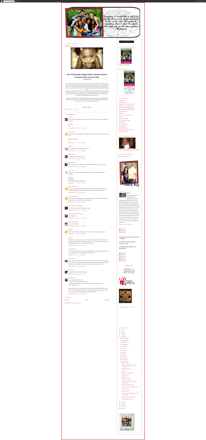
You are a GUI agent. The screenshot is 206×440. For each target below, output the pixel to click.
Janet (69, 237)
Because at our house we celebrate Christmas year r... (129, 365)
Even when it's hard (123, 124)
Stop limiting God (123, 111)
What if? (121, 113)
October (124, 342)
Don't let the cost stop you (127, 399)
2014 (122, 330)
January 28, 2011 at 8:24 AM (76, 266)
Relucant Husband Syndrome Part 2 (126, 109)
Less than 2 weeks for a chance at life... (130, 387)
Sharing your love (125, 377)
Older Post (107, 299)
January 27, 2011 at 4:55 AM (76, 128)
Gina (69, 229)
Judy (69, 146)
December (124, 338)
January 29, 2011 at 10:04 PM (77, 293)
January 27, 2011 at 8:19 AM (76, 192)
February (124, 359)
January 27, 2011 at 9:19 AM (76, 202)
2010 (122, 402)
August (123, 346)
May (123, 352)
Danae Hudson (71, 186)
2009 (122, 404)
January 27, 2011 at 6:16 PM (76, 234)
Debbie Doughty (72, 221)
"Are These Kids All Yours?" (74, 213)
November (124, 340)
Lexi (69, 117)
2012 (122, 334)
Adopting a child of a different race (126, 106)
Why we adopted (122, 126)
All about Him (122, 122)
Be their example (125, 363)
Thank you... (124, 370)
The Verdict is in (125, 375)
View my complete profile (126, 224)
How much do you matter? (124, 120)
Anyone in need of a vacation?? (128, 397)
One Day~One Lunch (126, 368)
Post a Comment (68, 297)
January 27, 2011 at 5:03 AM (76, 142)
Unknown (70, 131)
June (123, 350)
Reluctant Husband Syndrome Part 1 (127, 107)
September (124, 344)
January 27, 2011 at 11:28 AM (77, 218)
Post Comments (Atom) (76, 303)
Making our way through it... (128, 373)
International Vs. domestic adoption (127, 104)
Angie (69, 170)
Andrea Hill (70, 162)
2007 (122, 408)
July (123, 348)
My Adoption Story (123, 127)
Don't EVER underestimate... (128, 385)
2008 (122, 406)
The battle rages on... (126, 389)
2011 (122, 336)
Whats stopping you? (123, 118)
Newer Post (67, 299)
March (123, 357)
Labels (120, 116)
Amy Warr (70, 277)
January (124, 361)
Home (87, 299)
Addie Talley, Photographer (74, 205)
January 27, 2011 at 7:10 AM (76, 183)
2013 (122, 332)
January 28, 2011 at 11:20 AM (77, 274)
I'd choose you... (122, 102)
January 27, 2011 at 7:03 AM (76, 166)
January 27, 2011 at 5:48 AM (76, 150)
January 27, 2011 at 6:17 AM (76, 158)
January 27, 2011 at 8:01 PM (76, 255)
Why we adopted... (126, 391)
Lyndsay (70, 258)
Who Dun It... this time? (127, 379)
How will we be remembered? (125, 115)
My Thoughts (71, 196)
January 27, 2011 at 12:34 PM (77, 226)
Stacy (69, 269)
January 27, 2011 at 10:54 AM (77, 210)
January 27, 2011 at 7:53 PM (76, 245)
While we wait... (122, 100)
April (123, 355)
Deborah (70, 154)
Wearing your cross (123, 131)
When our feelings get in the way (126, 129)
